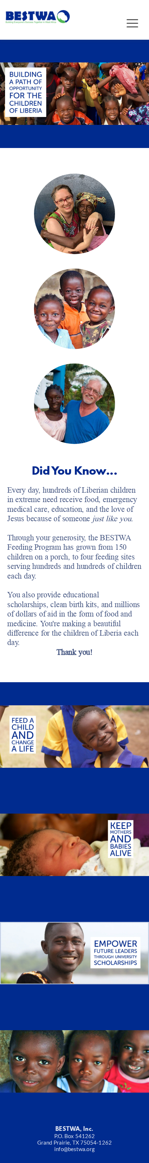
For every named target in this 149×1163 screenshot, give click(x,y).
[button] (132, 23)
